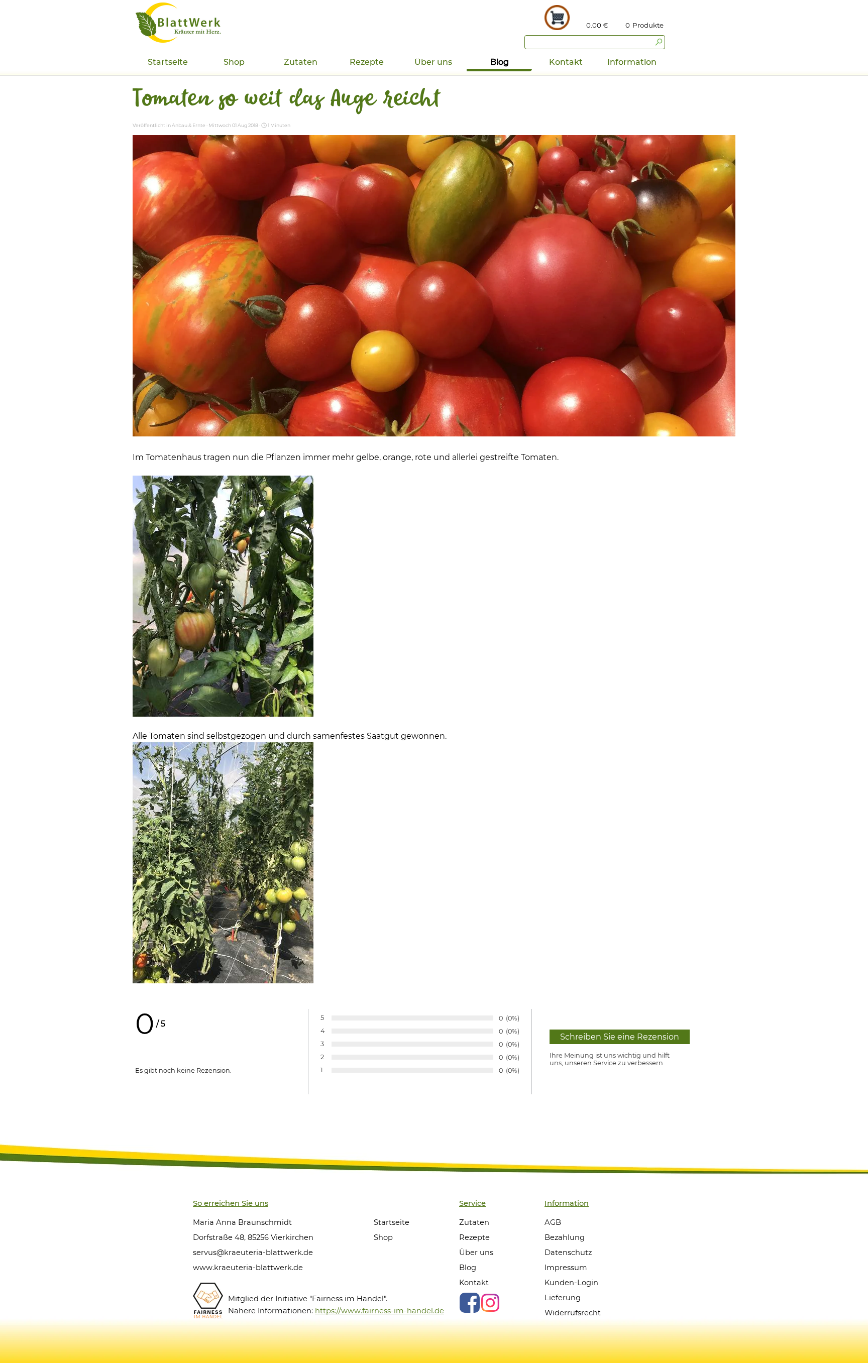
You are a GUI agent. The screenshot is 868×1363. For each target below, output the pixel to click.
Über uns (476, 1252)
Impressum (566, 1267)
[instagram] (490, 1303)
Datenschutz (568, 1252)
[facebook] (470, 1303)
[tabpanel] (648, 25)
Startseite (168, 62)
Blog (499, 62)
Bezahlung (565, 1237)
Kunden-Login (571, 1282)
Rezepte (367, 62)
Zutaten (300, 62)
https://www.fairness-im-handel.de (379, 1310)
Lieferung (563, 1297)
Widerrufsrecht (573, 1312)
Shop (234, 62)
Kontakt (566, 62)
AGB (553, 1222)
